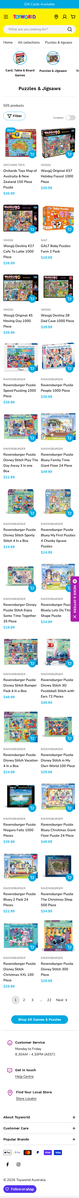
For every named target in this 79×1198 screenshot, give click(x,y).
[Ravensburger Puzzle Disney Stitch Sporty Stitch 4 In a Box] (20, 501)
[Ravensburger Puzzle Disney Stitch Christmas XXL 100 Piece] (20, 935)
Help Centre (24, 1076)
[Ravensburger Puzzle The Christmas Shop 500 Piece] (58, 866)
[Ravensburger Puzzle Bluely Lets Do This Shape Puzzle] (58, 577)
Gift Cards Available (39, 4)
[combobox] (39, 29)
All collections (29, 42)
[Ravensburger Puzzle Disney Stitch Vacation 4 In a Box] (20, 727)
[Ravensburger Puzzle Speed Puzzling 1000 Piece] (20, 357)
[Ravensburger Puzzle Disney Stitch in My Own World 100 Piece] (58, 727)
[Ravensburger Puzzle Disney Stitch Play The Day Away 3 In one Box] (20, 426)
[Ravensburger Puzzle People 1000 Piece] (58, 357)
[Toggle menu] (5, 16)
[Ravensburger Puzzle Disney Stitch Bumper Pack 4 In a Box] (20, 652)
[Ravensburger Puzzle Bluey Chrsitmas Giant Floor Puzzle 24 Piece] (58, 796)
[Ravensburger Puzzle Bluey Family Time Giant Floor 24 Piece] (58, 426)
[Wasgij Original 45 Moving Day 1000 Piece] (20, 287)
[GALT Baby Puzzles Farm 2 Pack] (58, 218)
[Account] (64, 16)
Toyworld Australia (30, 1180)
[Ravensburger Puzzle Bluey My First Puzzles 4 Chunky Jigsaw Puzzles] (58, 501)
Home (8, 42)
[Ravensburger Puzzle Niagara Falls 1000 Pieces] (20, 796)
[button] (75, 599)
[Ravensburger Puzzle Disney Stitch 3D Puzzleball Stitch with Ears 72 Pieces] (58, 652)
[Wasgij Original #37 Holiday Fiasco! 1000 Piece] (58, 143)
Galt (44, 240)
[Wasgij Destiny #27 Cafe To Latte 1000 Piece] (20, 218)
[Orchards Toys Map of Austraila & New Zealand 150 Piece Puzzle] (20, 143)
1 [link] (16, 1000)
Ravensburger (14, 379)
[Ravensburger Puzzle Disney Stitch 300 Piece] (58, 935)
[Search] (69, 29)
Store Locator (26, 1098)
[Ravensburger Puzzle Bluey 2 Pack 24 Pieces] (20, 866)
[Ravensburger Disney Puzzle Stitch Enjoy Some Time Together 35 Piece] (20, 577)
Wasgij (46, 165)
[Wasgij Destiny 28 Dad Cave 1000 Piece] (58, 287)
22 (49, 1000)
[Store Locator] (56, 16)
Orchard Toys (14, 165)
